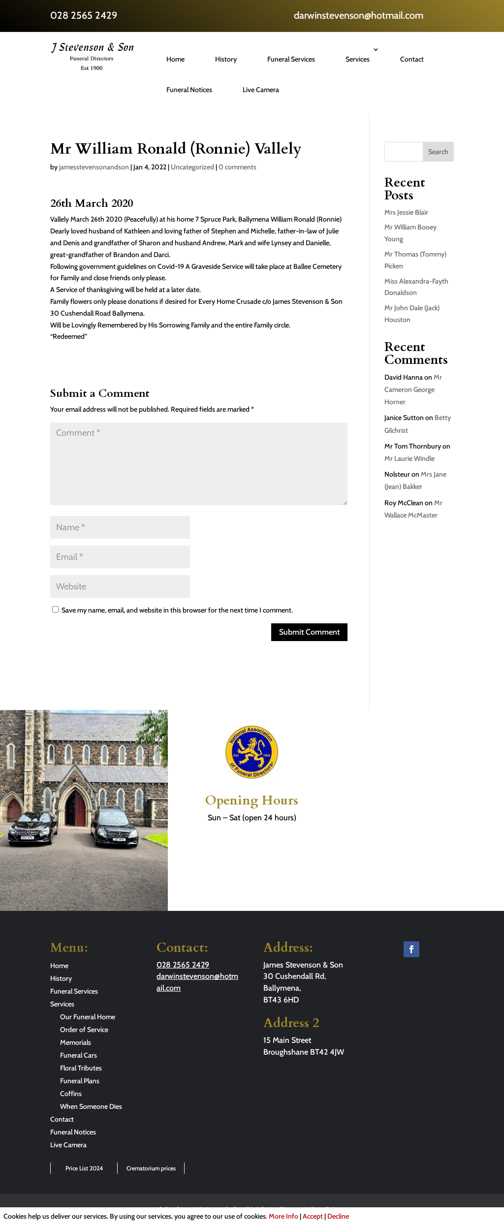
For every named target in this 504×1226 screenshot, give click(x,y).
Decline (338, 1216)
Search (438, 151)
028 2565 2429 (83, 15)
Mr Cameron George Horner (413, 389)
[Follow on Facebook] (411, 949)
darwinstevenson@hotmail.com (358, 15)
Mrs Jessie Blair (406, 212)
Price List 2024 (84, 1168)
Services (358, 59)
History (226, 59)
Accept (313, 1216)
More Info (283, 1216)
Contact (412, 59)
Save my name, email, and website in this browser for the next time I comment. (177, 610)
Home (175, 59)
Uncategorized (192, 166)
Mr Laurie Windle (409, 458)
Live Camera (261, 89)
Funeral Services (291, 59)
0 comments (237, 166)
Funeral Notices (189, 89)
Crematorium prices (151, 1168)
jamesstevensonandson (94, 166)
